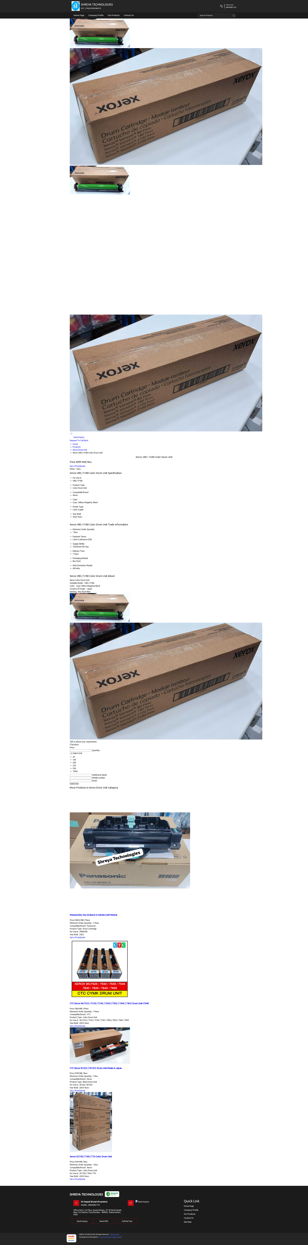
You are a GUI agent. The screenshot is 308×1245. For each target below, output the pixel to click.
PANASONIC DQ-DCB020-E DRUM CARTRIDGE (93, 915)
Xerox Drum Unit (80, 450)
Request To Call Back (79, 440)
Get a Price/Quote (77, 466)
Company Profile (96, 15)
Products (77, 447)
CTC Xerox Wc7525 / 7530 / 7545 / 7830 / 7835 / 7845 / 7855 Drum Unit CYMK (109, 1003)
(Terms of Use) (114, 1234)
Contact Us (129, 15)
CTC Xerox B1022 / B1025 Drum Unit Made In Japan (96, 1068)
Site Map (187, 1222)
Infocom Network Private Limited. (110, 1237)
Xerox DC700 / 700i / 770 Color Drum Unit (91, 1156)
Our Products (114, 15)
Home (75, 444)
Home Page (79, 15)
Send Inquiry (78, 437)
